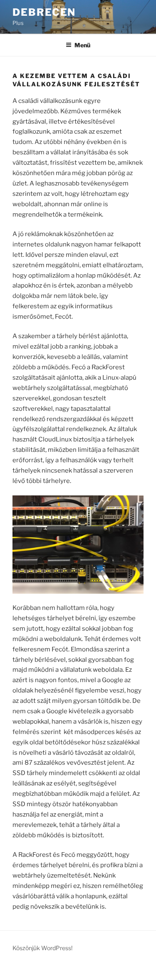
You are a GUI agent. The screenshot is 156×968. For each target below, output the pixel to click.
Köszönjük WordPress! (42, 947)
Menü (82, 45)
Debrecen (44, 12)
